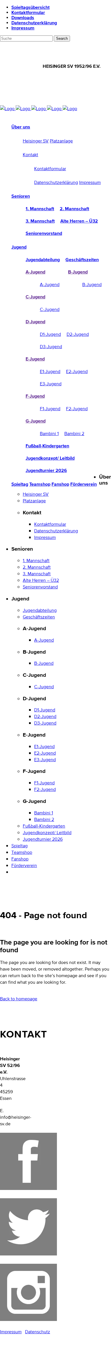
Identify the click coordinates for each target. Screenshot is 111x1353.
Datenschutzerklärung (34, 22)
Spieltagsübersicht (30, 7)
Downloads (22, 17)
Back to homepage (18, 998)
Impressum (22, 27)
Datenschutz (37, 1331)
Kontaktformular (28, 12)
